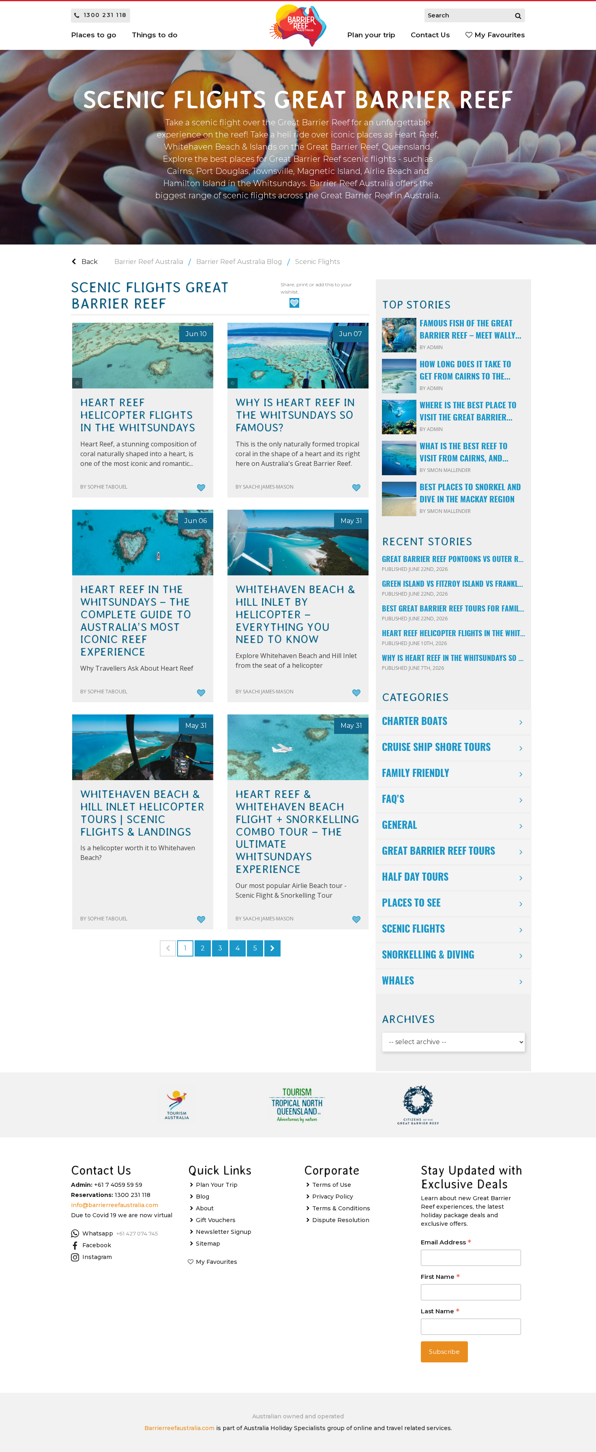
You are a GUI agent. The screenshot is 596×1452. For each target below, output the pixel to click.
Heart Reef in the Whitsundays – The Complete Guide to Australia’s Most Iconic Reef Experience (135, 620)
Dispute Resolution (340, 1220)
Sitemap (208, 1243)
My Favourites (498, 35)
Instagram (97, 1257)
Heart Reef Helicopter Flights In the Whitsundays (137, 415)
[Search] (518, 15)
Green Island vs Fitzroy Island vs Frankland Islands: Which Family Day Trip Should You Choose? (453, 584)
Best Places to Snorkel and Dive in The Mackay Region (470, 494)
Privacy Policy (332, 1196)
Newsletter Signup (223, 1231)
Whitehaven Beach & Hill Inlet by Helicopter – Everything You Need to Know (295, 614)
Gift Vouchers (216, 1220)
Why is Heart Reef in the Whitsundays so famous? (295, 415)
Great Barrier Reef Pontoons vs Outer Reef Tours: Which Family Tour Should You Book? (453, 560)
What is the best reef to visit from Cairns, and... (464, 453)
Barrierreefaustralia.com (179, 1428)
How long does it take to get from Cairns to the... (465, 371)
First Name (440, 1277)
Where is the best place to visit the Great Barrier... (468, 412)
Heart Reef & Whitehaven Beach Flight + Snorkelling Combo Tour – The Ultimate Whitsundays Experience (297, 831)
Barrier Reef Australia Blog (239, 262)
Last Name (440, 1311)
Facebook (96, 1245)
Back (89, 262)
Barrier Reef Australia (148, 262)
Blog (202, 1196)
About (205, 1208)
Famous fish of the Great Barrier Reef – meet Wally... (470, 330)
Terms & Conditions (341, 1208)
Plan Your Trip (217, 1184)
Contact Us (430, 35)
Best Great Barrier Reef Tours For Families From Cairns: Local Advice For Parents (453, 609)
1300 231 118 (105, 15)
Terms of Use (331, 1184)
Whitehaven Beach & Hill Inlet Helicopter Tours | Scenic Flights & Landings (142, 813)
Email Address (446, 1243)
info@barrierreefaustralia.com (114, 1205)
